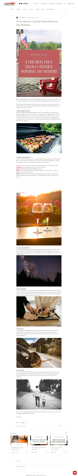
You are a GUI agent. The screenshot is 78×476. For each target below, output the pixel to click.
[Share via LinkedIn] (23, 422)
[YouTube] (25, 3)
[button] (66, 9)
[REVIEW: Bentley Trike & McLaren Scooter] (19, 440)
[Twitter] (23, 3)
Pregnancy (31, 9)
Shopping (38, 9)
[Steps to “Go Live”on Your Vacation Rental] (58, 440)
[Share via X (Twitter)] (20, 422)
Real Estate (25, 9)
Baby (43, 9)
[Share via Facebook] (17, 422)
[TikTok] (21, 3)
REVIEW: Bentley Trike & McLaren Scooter (17, 448)
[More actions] (60, 17)
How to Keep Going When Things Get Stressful (39, 448)
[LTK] (27, 3)
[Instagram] (19, 3)
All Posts (12, 9)
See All (66, 433)
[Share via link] (26, 422)
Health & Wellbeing (50, 9)
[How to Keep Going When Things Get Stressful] (39, 440)
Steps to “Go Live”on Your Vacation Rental (57, 448)
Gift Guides (18, 9)
